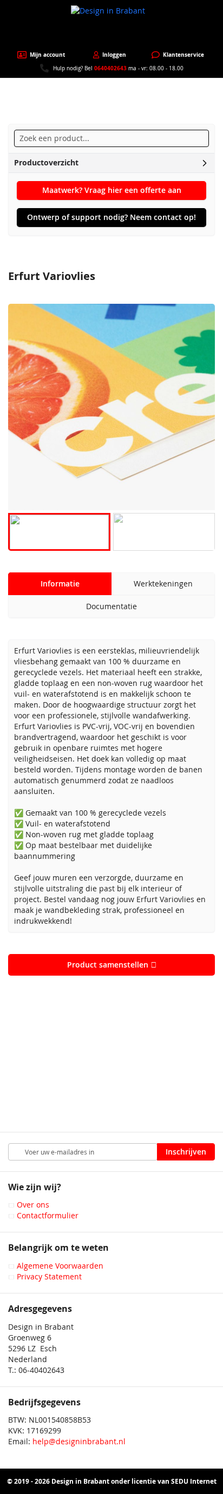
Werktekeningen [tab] (163, 583)
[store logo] (111, 25)
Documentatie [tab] (111, 606)
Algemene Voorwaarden (60, 1265)
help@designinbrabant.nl (79, 1441)
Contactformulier (47, 1215)
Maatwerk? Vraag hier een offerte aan (111, 190)
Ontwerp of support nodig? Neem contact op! (111, 217)
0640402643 (110, 68)
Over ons (33, 1204)
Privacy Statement (49, 1276)
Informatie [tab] (60, 583)
